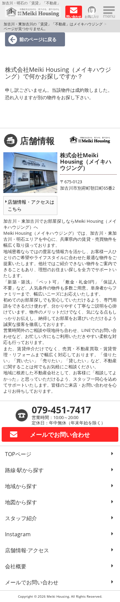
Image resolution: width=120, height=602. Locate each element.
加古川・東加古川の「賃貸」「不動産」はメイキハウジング (53, 23)
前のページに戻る (38, 39)
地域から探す (21, 486)
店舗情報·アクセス (27, 550)
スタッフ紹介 (21, 518)
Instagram (18, 534)
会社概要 (15, 566)
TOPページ (18, 454)
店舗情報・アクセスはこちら (31, 205)
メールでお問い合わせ (31, 582)
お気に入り (92, 16)
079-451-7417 (61, 409)
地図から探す (21, 502)
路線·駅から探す (24, 470)
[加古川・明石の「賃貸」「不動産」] (33, 12)
